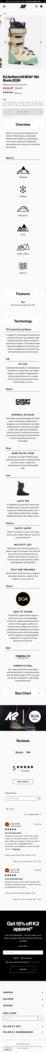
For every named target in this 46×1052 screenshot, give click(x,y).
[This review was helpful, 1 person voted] (34, 861)
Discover (8, 999)
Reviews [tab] (19, 752)
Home (4, 14)
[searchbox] (21, 798)
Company (8, 992)
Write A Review (23, 782)
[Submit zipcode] (40, 1018)
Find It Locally (8, 116)
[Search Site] (36, 6)
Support (8, 1005)
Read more (16, 849)
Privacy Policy (34, 962)
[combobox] (32, 814)
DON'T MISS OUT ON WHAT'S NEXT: (23, 1)
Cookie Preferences (23, 1048)
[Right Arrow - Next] (44, 1)
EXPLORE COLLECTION (23, 727)
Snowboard (27, 958)
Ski (17, 958)
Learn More (23, 946)
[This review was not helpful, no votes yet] (39, 861)
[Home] (23, 6)
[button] (4, 6)
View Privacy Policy (23, 1046)
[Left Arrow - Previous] (1, 1)
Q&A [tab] (28, 752)
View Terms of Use (35, 1046)
